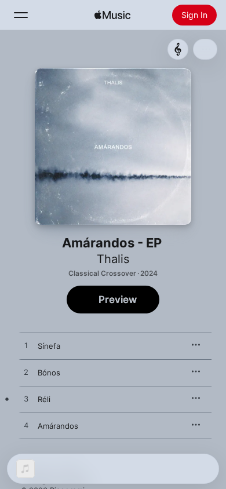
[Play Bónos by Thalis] (26, 372)
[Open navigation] (21, 15)
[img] (112, 15)
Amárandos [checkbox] (58, 425)
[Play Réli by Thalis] (26, 399)
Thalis (113, 259)
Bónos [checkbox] (49, 372)
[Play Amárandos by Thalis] (26, 426)
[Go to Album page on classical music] (177, 49)
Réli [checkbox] (44, 399)
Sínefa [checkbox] (49, 346)
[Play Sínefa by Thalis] (26, 346)
